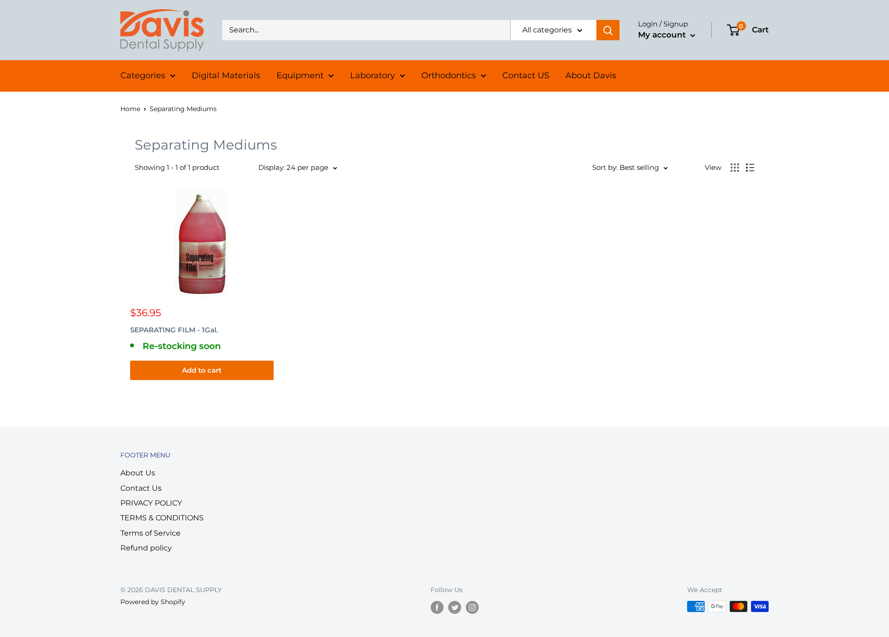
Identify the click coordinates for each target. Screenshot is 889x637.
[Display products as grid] (735, 167)
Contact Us (141, 488)
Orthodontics (448, 75)
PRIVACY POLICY (151, 503)
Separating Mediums (183, 109)
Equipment (300, 75)
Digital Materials (226, 75)
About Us (137, 472)
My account (663, 34)
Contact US (525, 75)
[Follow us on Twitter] (454, 607)
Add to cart (201, 370)
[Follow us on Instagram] (472, 607)
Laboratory (372, 75)
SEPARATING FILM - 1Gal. (174, 329)
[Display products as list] (750, 167)
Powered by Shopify (152, 602)
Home (130, 109)
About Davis (590, 75)
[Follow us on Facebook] (437, 607)
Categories (142, 75)
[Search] (608, 30)
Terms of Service (150, 533)
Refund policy (146, 547)
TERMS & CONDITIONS (162, 517)
